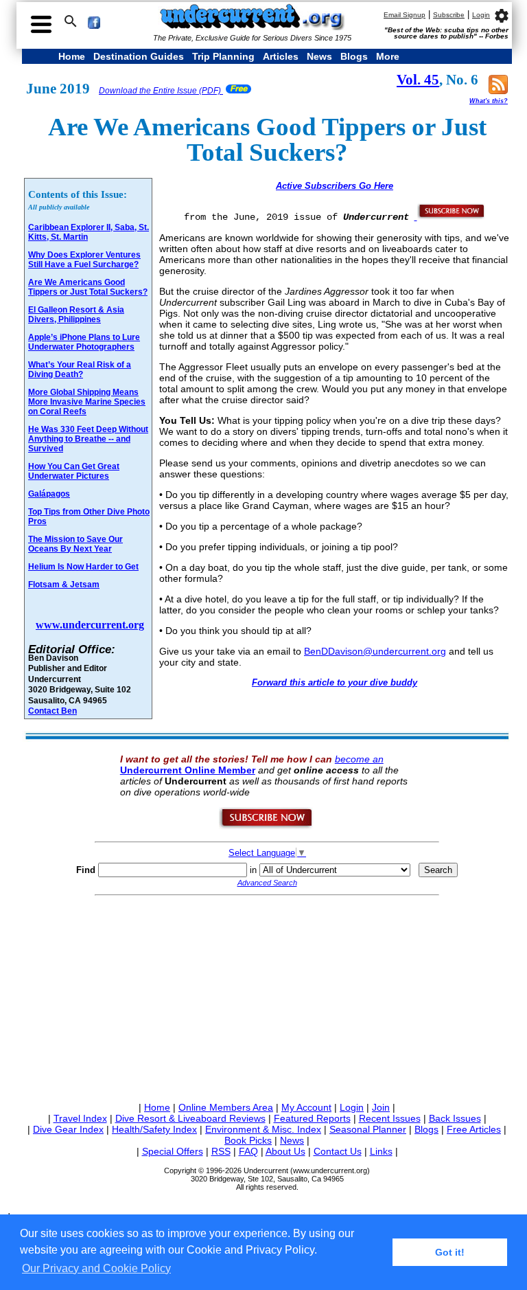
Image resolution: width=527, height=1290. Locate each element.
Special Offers (172, 1151)
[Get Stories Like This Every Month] (450, 216)
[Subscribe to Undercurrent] (266, 826)
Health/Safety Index (154, 1129)
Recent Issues (390, 1118)
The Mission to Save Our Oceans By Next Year (75, 544)
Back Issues (455, 1118)
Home (71, 56)
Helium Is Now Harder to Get (83, 567)
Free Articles (474, 1129)
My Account (306, 1107)
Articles (280, 56)
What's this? (488, 101)
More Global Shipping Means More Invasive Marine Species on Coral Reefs (86, 401)
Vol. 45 (418, 79)
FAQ (248, 1151)
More (387, 56)
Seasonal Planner (367, 1129)
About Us (285, 1151)
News (319, 56)
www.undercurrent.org (90, 625)
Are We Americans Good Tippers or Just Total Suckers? (88, 287)
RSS (221, 1151)
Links (381, 1151)
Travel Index (80, 1118)
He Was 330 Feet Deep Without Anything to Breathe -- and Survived (88, 439)
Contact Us (338, 1151)
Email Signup (404, 15)
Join (381, 1107)
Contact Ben (52, 710)
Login (481, 15)
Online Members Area (225, 1107)
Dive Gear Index (68, 1129)
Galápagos (49, 494)
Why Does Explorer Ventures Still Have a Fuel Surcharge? (84, 259)
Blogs (354, 56)
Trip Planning (223, 56)
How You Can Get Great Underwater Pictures (73, 471)
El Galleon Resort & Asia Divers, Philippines (76, 314)
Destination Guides (138, 56)
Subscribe (449, 15)
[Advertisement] (267, 996)
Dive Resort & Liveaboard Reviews (190, 1118)
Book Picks (248, 1140)
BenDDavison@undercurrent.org (375, 651)
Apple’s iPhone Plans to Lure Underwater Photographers (84, 342)
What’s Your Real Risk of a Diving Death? (79, 369)
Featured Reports (312, 1118)
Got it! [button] (450, 1252)
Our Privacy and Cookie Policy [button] (96, 1268)
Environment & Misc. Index (263, 1129)
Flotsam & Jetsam (63, 584)
